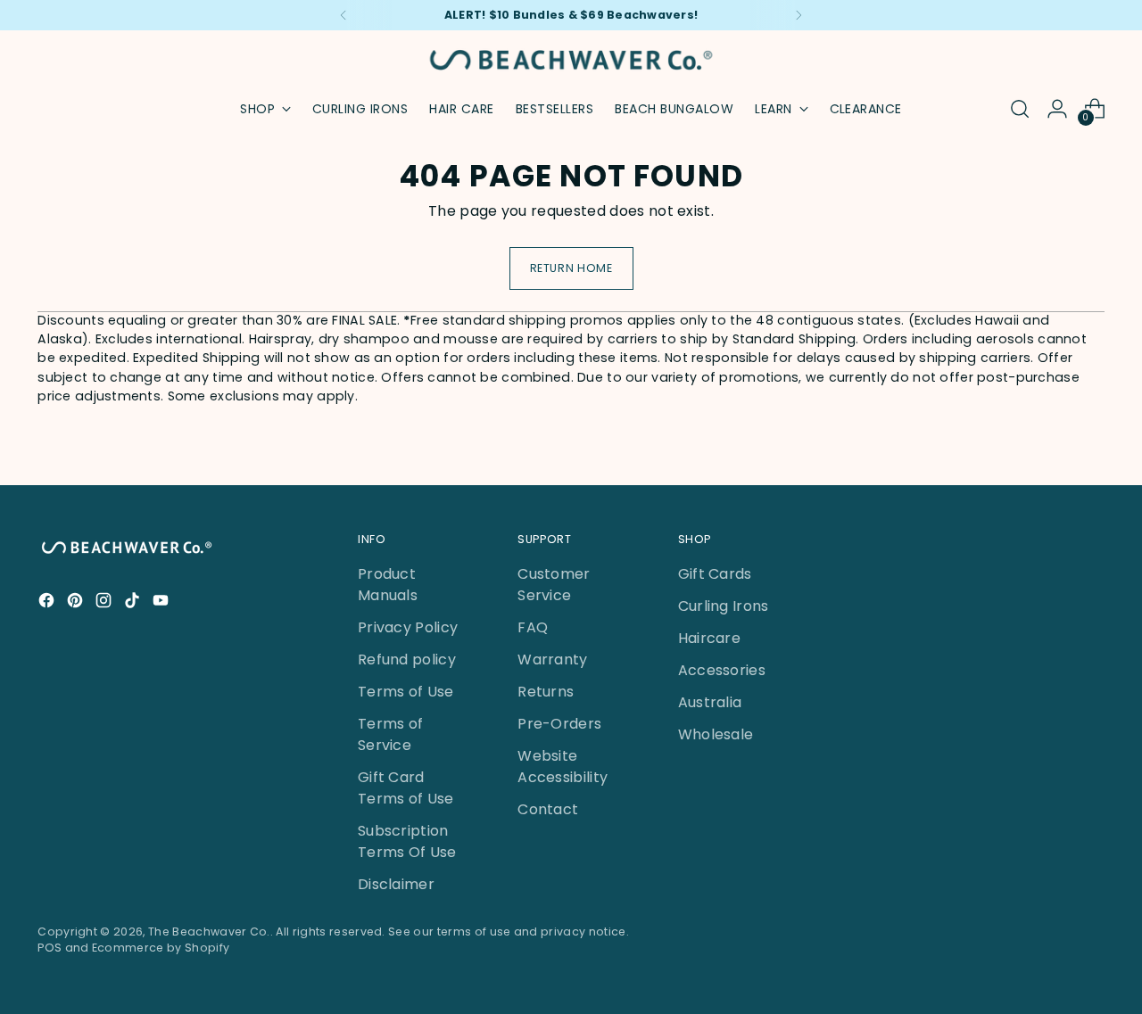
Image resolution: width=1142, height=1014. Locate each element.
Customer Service (554, 585)
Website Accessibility (562, 766)
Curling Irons (723, 606)
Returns (545, 691)
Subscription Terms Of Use (407, 841)
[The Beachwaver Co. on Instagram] (105, 603)
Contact (547, 809)
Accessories (722, 670)
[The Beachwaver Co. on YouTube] (162, 603)
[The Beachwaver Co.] (571, 59)
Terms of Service (391, 734)
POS (49, 947)
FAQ (532, 627)
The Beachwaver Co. (209, 931)
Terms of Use (406, 691)
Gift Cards (715, 574)
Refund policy (407, 659)
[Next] (798, 15)
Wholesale (716, 734)
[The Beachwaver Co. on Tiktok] (134, 603)
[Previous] (343, 15)
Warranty (552, 659)
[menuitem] (360, 108)
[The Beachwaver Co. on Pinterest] (76, 603)
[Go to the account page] (1057, 109)
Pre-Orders (559, 723)
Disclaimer (396, 884)
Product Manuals (388, 585)
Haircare (709, 638)
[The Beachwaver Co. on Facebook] (48, 603)
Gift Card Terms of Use (406, 788)
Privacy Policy (408, 627)
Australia (710, 702)
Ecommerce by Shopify (160, 947)
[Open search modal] (1020, 109)
